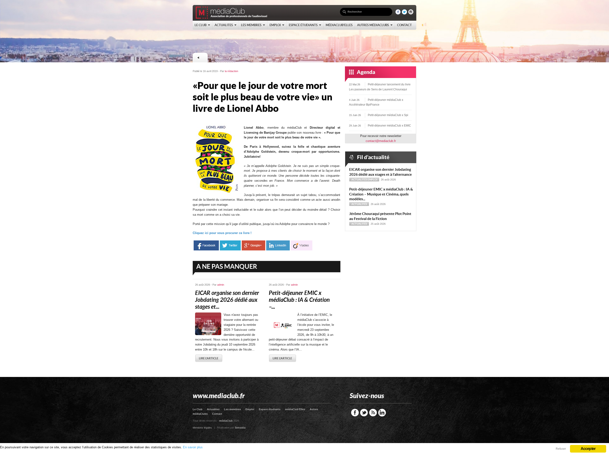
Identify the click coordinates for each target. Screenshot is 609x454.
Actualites (213, 409)
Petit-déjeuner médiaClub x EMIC (389, 125)
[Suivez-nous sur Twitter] (404, 13)
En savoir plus (193, 447)
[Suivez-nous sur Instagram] (410, 13)
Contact (217, 413)
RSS (373, 412)
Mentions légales (202, 427)
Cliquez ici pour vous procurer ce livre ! (222, 233)
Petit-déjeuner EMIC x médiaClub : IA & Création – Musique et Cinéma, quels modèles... (381, 194)
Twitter (364, 412)
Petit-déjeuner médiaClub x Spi (388, 115)
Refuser (561, 448)
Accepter (588, 449)
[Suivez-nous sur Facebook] (398, 13)
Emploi (372, 179)
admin (220, 284)
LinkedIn (382, 412)
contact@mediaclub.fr (381, 141)
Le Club (197, 409)
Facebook (355, 412)
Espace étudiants (269, 409)
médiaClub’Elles (295, 409)
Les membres (232, 409)
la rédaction (231, 71)
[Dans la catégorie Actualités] (200, 57)
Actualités (359, 179)
